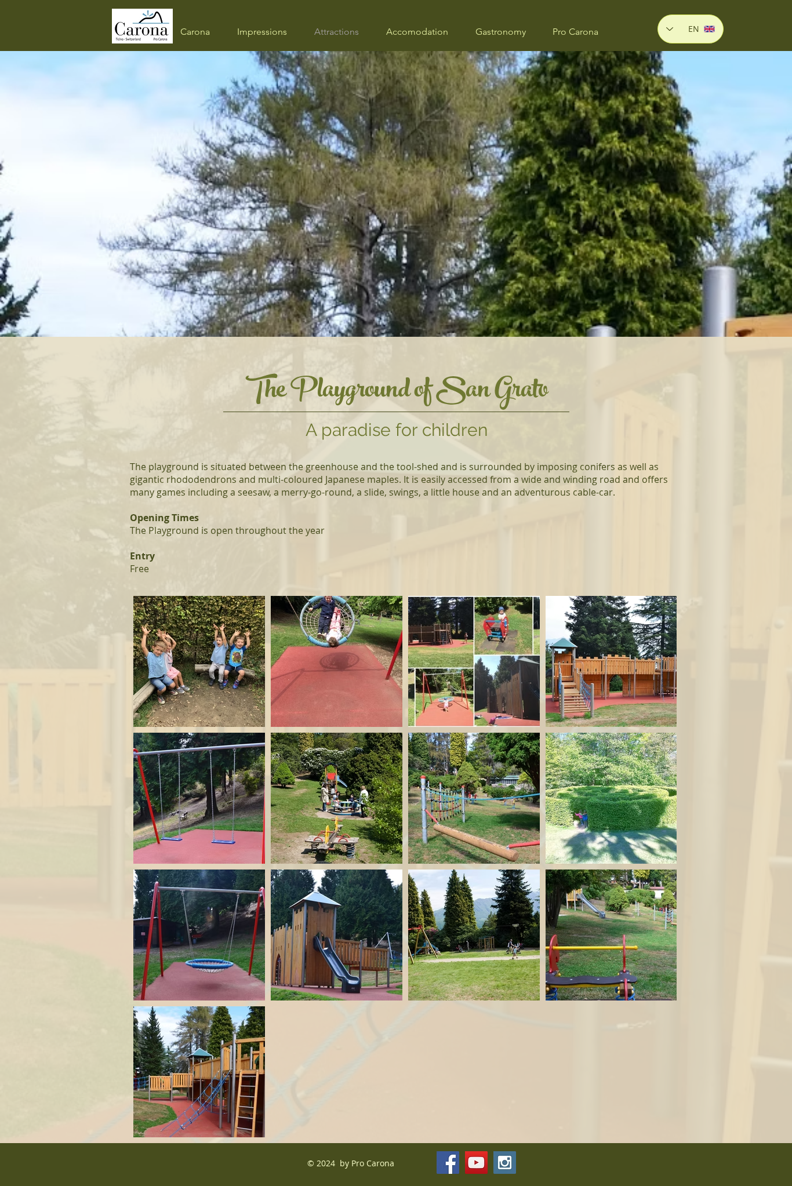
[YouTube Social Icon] (476, 1162)
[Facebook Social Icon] (448, 1162)
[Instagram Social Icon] (504, 1162)
